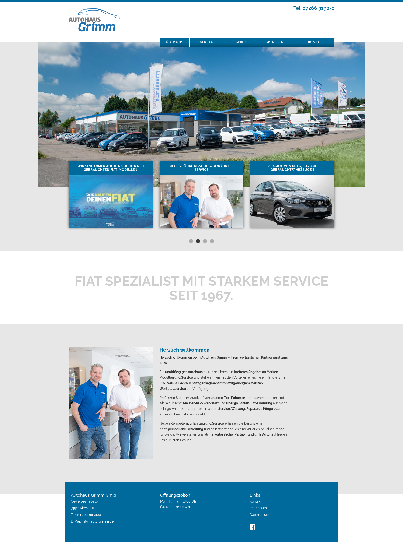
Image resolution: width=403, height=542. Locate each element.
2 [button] (198, 241)
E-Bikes (241, 42)
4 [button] (212, 241)
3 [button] (205, 241)
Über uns (174, 42)
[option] (110, 194)
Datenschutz (259, 515)
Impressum (258, 508)
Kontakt (316, 42)
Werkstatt (277, 42)
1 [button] (191, 241)
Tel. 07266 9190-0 (313, 8)
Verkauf (207, 42)
